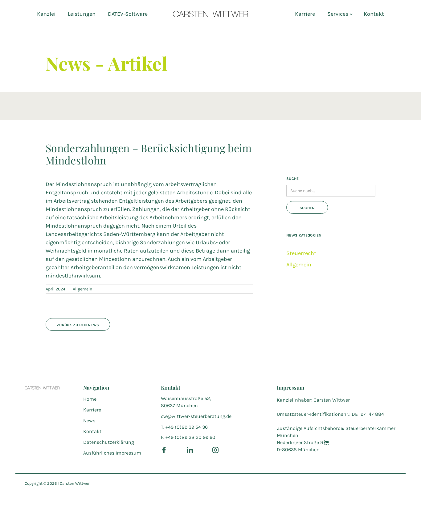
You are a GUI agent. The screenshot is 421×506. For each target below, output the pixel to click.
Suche (292, 178)
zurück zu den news (78, 325)
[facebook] (164, 449)
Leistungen (82, 13)
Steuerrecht (301, 253)
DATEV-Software (128, 13)
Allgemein (298, 264)
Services (337, 13)
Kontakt (374, 13)
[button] (339, 14)
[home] (210, 14)
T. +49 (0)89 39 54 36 (184, 427)
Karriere (305, 13)
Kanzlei (46, 13)
